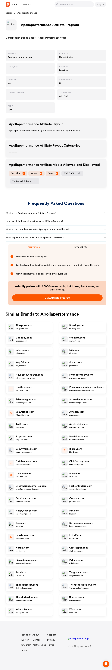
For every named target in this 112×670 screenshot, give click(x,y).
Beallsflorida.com (79, 436)
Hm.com (74, 510)
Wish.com (75, 609)
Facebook (25, 635)
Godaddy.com (24, 337)
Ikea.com (21, 523)
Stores (9, 13)
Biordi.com (75, 449)
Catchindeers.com (26, 461)
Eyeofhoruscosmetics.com (31, 486)
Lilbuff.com (75, 535)
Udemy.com (22, 350)
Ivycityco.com (24, 387)
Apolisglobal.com (79, 424)
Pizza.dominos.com (27, 560)
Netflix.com (22, 547)
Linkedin (24, 650)
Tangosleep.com (78, 572)
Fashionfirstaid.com (80, 486)
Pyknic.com (76, 560)
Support (51, 635)
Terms (50, 645)
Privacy (51, 640)
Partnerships (39, 645)
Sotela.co (21, 572)
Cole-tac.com (23, 473)
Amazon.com (76, 412)
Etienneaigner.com (26, 399)
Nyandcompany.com (81, 375)
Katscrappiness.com (81, 523)
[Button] (57, 4)
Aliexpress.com (24, 325)
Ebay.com (74, 473)
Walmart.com (77, 337)
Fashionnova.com (26, 498)
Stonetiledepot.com (80, 399)
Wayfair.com (23, 362)
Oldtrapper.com (78, 547)
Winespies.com (24, 609)
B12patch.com (24, 436)
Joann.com (75, 362)
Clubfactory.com (79, 461)
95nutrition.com (25, 412)
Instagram (25, 645)
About (36, 635)
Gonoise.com (77, 498)
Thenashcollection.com (82, 585)
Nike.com (74, 350)
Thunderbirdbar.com (27, 597)
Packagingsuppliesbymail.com (86, 387)
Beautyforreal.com (26, 449)
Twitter (24, 640)
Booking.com (76, 325)
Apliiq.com (22, 424)
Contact (37, 640)
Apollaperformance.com (20, 57)
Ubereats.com (77, 597)
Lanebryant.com (25, 535)
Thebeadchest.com (27, 585)
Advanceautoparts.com (29, 375)
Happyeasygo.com (26, 510)
